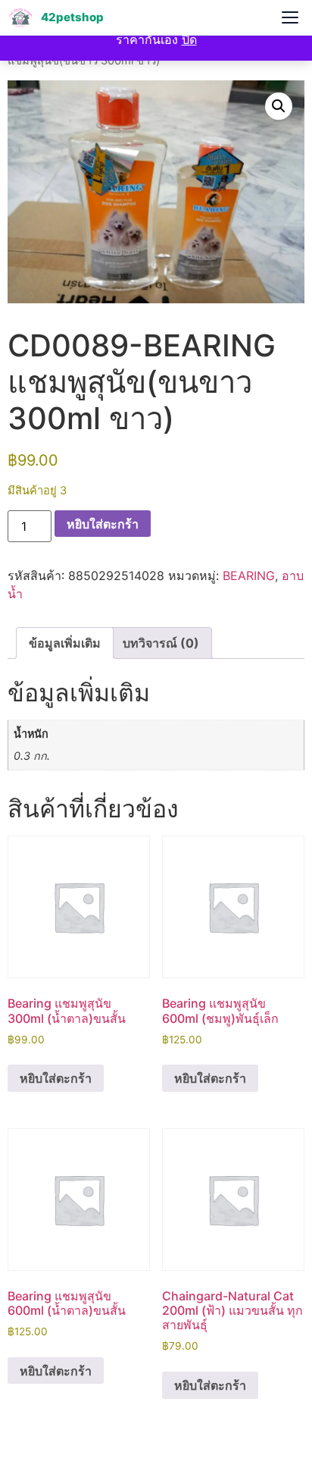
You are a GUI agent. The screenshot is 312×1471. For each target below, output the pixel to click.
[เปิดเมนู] (290, 17)
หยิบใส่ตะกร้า (103, 524)
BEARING (249, 575)
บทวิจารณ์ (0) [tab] (161, 643)
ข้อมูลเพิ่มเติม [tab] (65, 643)
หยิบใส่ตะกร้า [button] (56, 1078)
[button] (278, 106)
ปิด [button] (189, 39)
